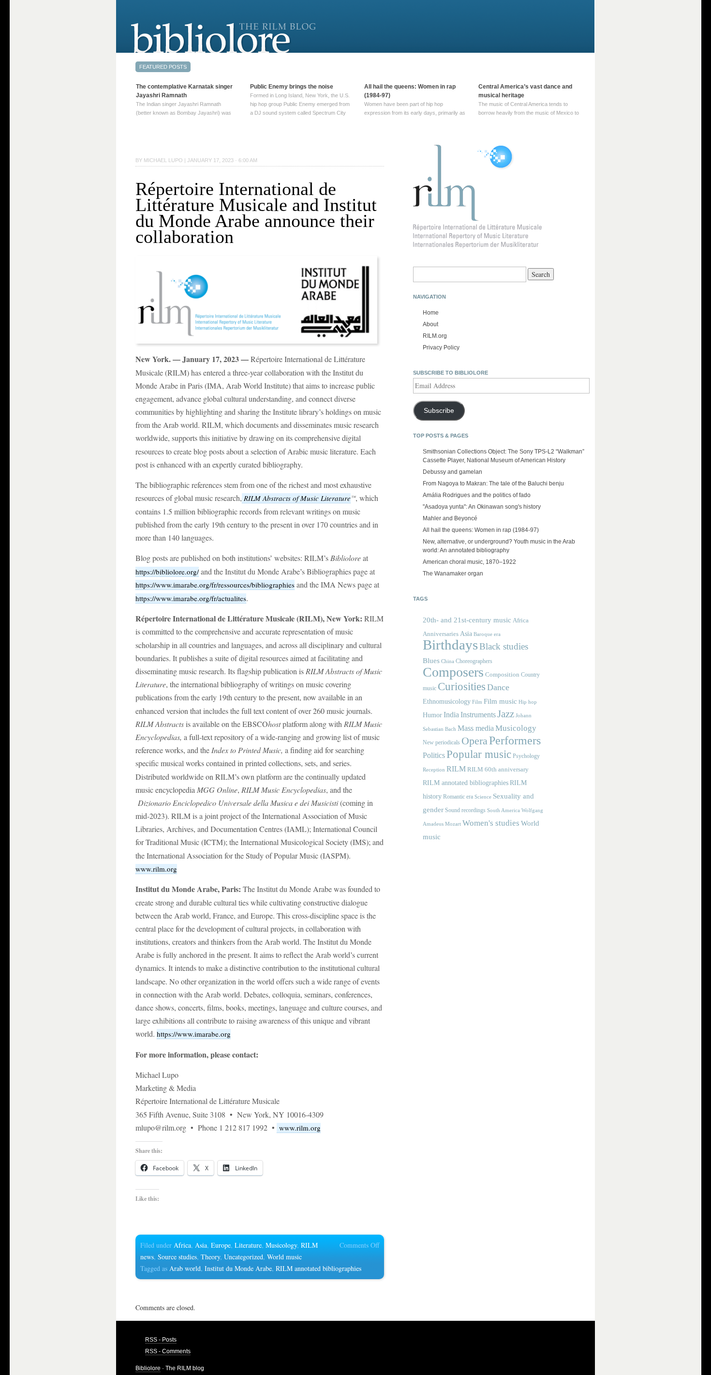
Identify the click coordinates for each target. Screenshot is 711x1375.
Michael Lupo (163, 160)
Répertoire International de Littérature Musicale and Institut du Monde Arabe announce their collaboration (256, 213)
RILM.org (435, 335)
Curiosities (462, 686)
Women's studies (490, 823)
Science (482, 797)
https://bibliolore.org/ (167, 571)
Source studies (177, 1256)
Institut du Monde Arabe (238, 1268)
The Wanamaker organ (453, 573)
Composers (453, 672)
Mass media (476, 728)
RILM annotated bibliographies (318, 1268)
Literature (248, 1245)
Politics (434, 755)
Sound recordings (465, 810)
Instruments (478, 714)
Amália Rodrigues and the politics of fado (477, 495)
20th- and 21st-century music (467, 620)
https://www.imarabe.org (194, 1034)
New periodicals (441, 742)
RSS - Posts (161, 1339)
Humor (432, 715)
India (451, 714)
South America (503, 810)
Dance (498, 687)
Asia (201, 1245)
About (430, 324)
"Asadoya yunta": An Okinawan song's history (482, 506)
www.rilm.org (156, 869)
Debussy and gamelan (452, 471)
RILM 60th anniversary (498, 769)
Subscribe (439, 410)
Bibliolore (148, 1368)
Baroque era (487, 634)
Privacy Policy (441, 347)
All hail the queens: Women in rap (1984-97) (481, 530)
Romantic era (458, 796)
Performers (515, 740)
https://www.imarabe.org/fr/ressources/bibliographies (215, 584)
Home (431, 312)
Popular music (478, 754)
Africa (182, 1245)
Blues (431, 661)
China (447, 661)
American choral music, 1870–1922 (469, 562)
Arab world (185, 1268)
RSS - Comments (168, 1351)
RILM (456, 769)
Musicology (281, 1245)
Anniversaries (441, 633)
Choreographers (474, 661)
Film (477, 702)
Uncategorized (243, 1256)
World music (284, 1256)
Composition (502, 674)
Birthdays (450, 644)
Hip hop (527, 702)
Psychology (526, 756)
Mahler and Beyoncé (450, 518)
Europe (221, 1245)
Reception (434, 769)
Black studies (503, 646)
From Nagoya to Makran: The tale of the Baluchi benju (493, 483)
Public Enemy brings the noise (291, 86)
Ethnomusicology (447, 701)
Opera (474, 741)
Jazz (505, 714)
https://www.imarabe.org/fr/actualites (190, 598)
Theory (210, 1256)
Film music (500, 701)
